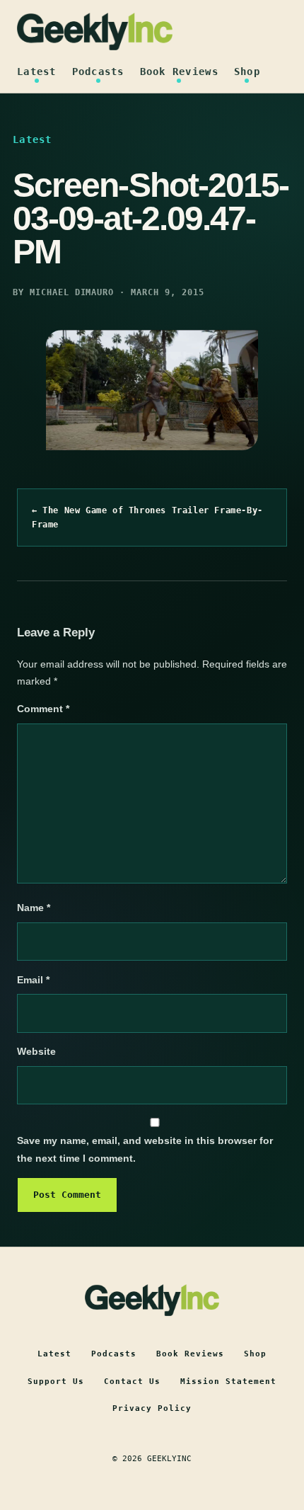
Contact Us (132, 1381)
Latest (37, 71)
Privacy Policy (152, 1408)
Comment (43, 708)
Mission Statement (228, 1381)
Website (36, 1051)
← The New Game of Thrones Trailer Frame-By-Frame (147, 517)
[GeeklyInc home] (95, 31)
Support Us (56, 1381)
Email (33, 979)
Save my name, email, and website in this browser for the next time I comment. (145, 1149)
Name (33, 907)
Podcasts (98, 71)
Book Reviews (179, 71)
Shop (247, 71)
